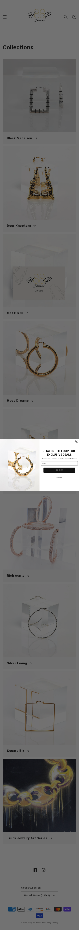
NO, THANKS (59, 477)
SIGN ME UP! (59, 470)
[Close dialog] (76, 441)
